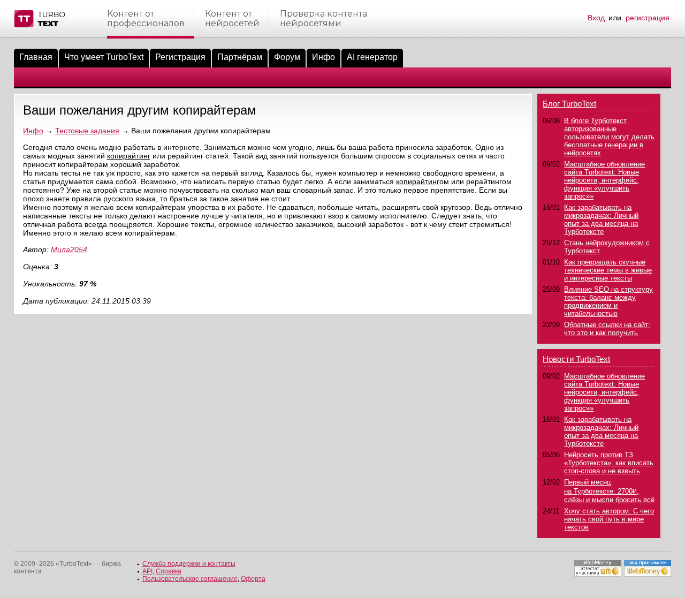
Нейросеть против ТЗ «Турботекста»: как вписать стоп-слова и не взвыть (608, 463)
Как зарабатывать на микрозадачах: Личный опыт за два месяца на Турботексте (601, 219)
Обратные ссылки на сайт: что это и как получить (607, 329)
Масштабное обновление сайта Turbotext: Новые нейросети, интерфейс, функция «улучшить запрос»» (604, 180)
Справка (168, 571)
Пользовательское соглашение (190, 578)
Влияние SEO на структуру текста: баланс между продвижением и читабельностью (608, 301)
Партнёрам (239, 57)
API (147, 571)
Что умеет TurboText (103, 57)
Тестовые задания (87, 130)
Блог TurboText (569, 103)
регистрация (647, 17)
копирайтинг (128, 156)
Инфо (323, 57)
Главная (35, 57)
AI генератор (372, 57)
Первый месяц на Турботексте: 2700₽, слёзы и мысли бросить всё (609, 491)
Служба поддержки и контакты (188, 563)
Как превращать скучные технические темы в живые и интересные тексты (608, 270)
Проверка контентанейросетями (323, 18)
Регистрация (180, 57)
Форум (287, 57)
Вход (596, 17)
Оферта (253, 578)
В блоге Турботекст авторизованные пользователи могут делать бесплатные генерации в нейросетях (609, 137)
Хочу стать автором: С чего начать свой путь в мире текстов (609, 519)
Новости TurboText (576, 359)
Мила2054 (69, 249)
